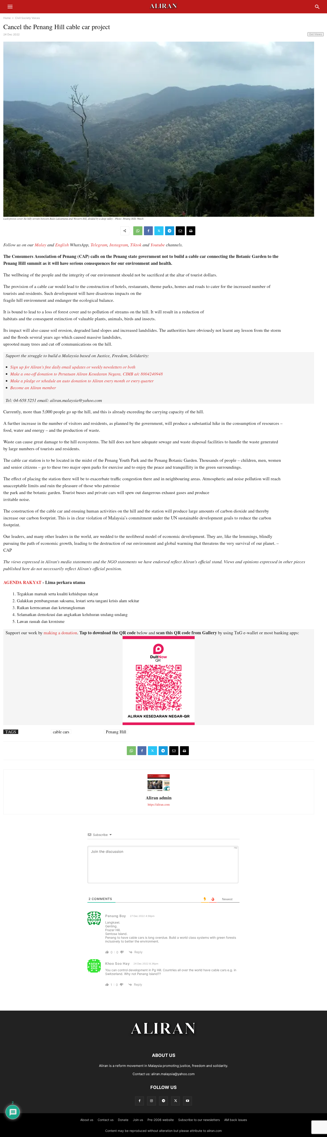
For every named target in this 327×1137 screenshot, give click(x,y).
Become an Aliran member (33, 387)
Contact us (105, 1120)
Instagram (118, 244)
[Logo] (163, 1042)
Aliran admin (159, 797)
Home (7, 18)
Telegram (99, 244)
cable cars (61, 732)
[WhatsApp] (137, 230)
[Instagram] (151, 1101)
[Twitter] (159, 230)
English (62, 244)
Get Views (315, 34)
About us (86, 1120)
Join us (138, 1120)
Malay (40, 244)
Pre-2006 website (160, 1120)
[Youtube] (187, 1101)
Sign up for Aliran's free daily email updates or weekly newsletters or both (72, 367)
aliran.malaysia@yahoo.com (173, 1074)
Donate (123, 1120)
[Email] (180, 230)
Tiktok (135, 244)
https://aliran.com (159, 804)
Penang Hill (116, 732)
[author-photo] (158, 790)
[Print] (190, 230)
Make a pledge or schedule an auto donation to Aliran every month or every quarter (81, 380)
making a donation (60, 633)
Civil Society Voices (27, 18)
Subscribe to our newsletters (199, 1120)
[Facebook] (148, 230)
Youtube (157, 244)
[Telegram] (169, 230)
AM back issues (235, 1120)
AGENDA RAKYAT (22, 582)
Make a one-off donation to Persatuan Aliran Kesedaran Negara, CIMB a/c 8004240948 (86, 374)
